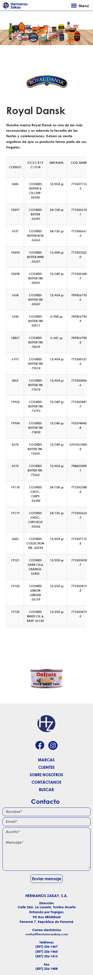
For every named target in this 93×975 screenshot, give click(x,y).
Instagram (53, 745)
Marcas (46, 759)
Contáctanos (46, 782)
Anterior (10, 678)
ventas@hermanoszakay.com (46, 934)
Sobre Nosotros (46, 774)
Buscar (46, 789)
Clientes (46, 767)
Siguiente (82, 678)
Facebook (40, 745)
